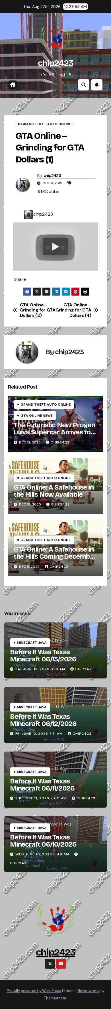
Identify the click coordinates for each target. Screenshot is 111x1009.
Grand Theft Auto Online (46, 124)
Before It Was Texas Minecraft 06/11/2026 (42, 784)
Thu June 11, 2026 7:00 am (41, 798)
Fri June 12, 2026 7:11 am (39, 733)
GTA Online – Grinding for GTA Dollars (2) (38, 310)
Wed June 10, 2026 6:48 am (42, 854)
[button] (83, 84)
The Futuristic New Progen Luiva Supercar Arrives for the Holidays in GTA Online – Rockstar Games (55, 435)
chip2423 (55, 63)
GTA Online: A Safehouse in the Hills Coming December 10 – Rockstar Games (55, 556)
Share (20, 279)
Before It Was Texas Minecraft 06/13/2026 (43, 655)
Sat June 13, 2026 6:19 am (40, 669)
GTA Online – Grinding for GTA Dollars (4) (73, 310)
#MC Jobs (48, 192)
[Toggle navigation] (23, 85)
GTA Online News (36, 415)
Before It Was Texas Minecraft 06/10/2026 (43, 840)
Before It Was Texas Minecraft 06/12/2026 (43, 720)
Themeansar (55, 998)
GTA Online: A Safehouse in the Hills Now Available (54, 490)
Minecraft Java (32, 642)
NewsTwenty (88, 990)
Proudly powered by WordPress (34, 990)
